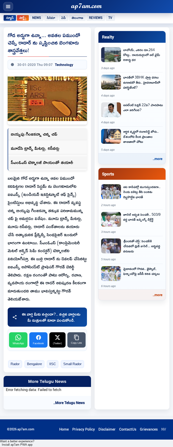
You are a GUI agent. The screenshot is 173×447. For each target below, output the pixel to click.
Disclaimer (107, 429)
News (36, 18)
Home (64, 429)
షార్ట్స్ (22, 18)
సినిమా (51, 18)
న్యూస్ (10, 18)
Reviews (95, 18)
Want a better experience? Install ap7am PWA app (17, 443)
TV (110, 18)
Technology (64, 64)
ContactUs (127, 429)
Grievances (149, 429)
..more (157, 158)
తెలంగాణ (77, 18)
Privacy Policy (83, 429)
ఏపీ (63, 18)
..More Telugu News (69, 402)
